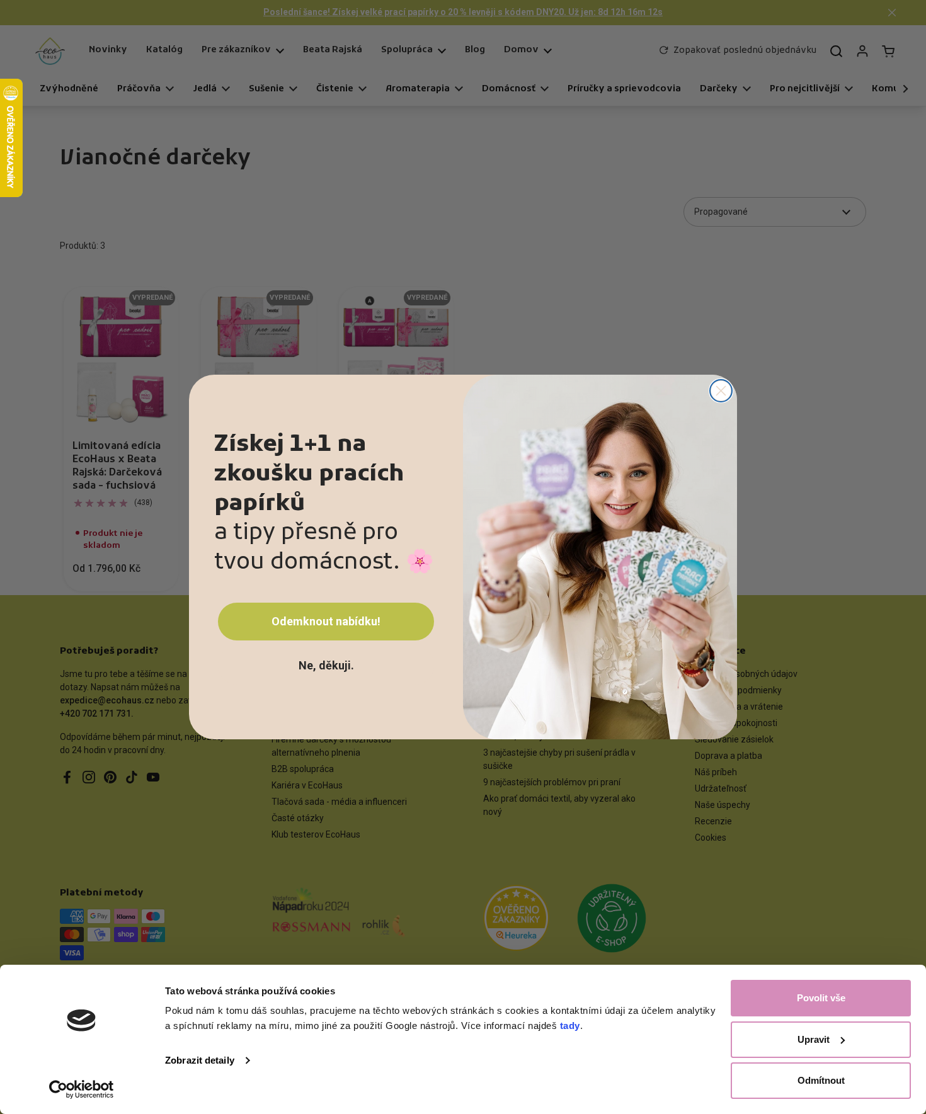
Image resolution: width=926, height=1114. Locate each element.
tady (570, 1025)
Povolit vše (821, 997)
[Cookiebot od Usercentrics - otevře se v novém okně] (81, 1089)
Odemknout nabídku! (326, 621)
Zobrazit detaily (199, 1060)
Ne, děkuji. (326, 665)
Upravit (813, 1039)
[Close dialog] (721, 391)
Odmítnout (821, 1080)
